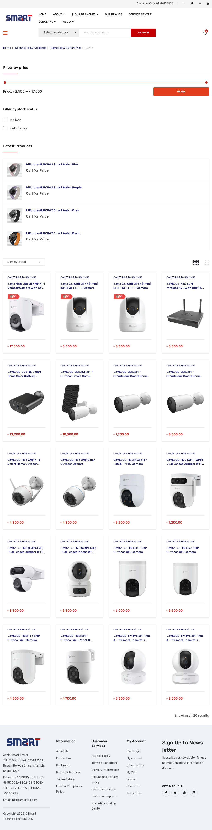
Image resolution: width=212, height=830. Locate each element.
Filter (181, 91)
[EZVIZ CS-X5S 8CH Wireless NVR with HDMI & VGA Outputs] (185, 297)
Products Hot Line (68, 772)
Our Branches (85, 14)
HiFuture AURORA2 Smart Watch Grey (52, 210)
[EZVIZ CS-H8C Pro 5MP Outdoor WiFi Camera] (185, 561)
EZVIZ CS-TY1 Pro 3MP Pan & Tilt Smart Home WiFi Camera (184, 640)
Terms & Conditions (105, 763)
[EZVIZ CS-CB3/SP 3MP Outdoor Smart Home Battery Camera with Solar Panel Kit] (79, 385)
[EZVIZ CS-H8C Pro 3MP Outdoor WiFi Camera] (26, 649)
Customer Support (104, 796)
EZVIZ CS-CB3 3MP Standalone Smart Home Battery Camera (183, 376)
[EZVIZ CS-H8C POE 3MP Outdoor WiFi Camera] (132, 561)
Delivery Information (105, 770)
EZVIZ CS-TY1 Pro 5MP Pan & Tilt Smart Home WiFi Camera (131, 640)
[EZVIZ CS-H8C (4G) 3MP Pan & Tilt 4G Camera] (132, 473)
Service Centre (140, 14)
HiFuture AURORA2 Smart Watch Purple (54, 187)
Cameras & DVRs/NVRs (66, 48)
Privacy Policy (101, 756)
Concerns (46, 21)
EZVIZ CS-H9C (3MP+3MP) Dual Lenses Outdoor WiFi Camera (184, 464)
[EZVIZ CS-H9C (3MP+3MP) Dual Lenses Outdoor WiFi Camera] (185, 473)
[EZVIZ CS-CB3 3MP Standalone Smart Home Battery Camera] (185, 385)
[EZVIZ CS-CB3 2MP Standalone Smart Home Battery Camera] (132, 385)
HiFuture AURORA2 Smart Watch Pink (52, 164)
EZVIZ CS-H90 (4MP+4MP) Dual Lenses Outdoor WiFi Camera (25, 552)
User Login (133, 751)
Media (67, 21)
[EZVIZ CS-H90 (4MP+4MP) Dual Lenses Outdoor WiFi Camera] (26, 561)
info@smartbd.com (25, 800)
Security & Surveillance (30, 48)
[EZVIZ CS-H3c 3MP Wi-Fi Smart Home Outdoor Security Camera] (26, 473)
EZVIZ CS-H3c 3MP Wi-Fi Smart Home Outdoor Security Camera (24, 464)
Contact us (63, 758)
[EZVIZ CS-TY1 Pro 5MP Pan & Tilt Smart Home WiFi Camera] (132, 649)
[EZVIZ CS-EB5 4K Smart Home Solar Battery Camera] (26, 385)
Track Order (134, 793)
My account (134, 758)
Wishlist (132, 779)
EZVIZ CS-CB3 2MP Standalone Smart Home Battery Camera (130, 376)
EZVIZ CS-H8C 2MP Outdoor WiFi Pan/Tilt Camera (75, 640)
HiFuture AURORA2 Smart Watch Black (53, 233)
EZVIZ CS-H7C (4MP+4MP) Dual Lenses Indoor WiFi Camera (78, 552)
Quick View (26, 328)
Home (42, 14)
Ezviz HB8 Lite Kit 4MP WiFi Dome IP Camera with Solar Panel (26, 288)
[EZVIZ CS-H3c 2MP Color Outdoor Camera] (79, 473)
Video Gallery (65, 779)
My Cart (132, 772)
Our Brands (113, 14)
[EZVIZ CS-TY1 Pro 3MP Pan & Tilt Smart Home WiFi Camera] (185, 649)
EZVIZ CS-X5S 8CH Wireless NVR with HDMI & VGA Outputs (184, 288)
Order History (135, 765)
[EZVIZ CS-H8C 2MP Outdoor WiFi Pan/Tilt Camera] (79, 649)
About (58, 14)
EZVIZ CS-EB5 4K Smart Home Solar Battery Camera (24, 376)
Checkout (133, 786)
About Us (62, 751)
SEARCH (143, 32)
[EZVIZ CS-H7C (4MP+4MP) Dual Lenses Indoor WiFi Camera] (79, 561)
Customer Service (104, 789)
